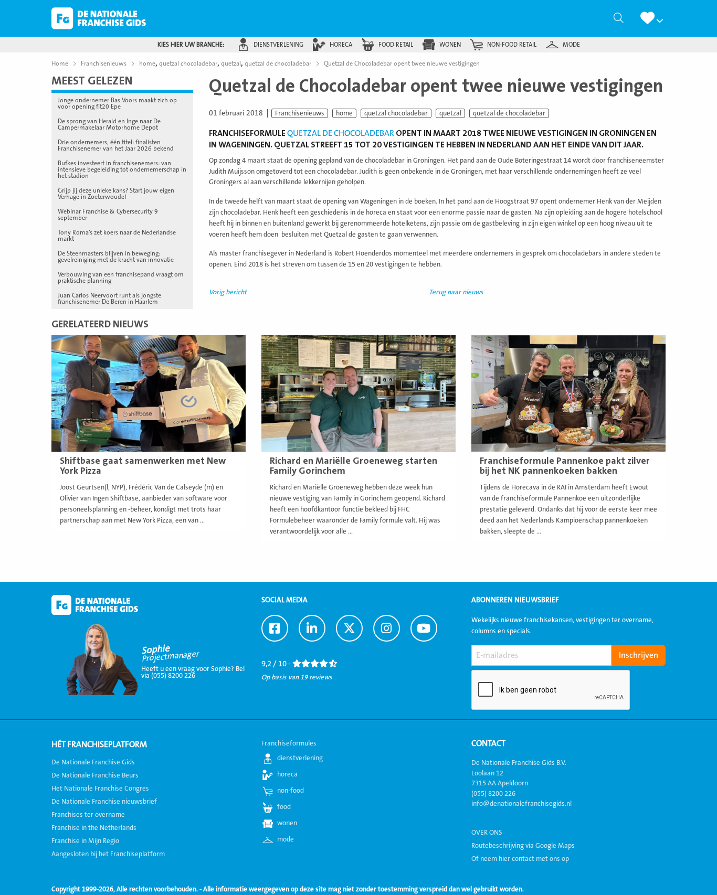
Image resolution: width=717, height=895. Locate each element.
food (284, 807)
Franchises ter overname (88, 814)
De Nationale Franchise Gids (98, 18)
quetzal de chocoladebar (509, 113)
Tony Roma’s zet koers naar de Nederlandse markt (117, 235)
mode (571, 44)
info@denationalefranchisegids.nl (521, 803)
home (344, 113)
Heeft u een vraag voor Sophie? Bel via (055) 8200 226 (193, 672)
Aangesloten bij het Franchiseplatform (108, 854)
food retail (395, 44)
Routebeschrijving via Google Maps (523, 845)
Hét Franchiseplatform (99, 744)
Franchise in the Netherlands (93, 828)
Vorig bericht (228, 292)
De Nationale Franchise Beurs (95, 775)
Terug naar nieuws (456, 292)
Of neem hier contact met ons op (520, 858)
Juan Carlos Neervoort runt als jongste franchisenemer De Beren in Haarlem (109, 298)
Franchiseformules (289, 743)
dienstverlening (278, 44)
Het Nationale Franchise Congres (100, 788)
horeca (341, 44)
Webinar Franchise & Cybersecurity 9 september (108, 214)
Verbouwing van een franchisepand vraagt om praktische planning (121, 277)
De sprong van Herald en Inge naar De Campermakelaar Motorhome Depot (109, 124)
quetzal (450, 113)
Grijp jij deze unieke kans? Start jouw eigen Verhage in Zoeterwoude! (116, 193)
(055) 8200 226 (493, 793)
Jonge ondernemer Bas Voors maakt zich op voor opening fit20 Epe (117, 103)
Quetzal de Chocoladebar (340, 133)
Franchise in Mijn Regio (85, 841)
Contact (488, 743)
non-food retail (511, 44)
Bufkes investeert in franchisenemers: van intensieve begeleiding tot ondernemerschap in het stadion (122, 169)
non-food (290, 790)
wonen (450, 44)
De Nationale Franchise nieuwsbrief (104, 801)
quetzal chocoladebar (396, 113)
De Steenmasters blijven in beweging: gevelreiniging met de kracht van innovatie (116, 256)
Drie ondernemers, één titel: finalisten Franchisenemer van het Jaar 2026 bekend (116, 145)
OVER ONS (486, 832)
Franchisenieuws (299, 113)
